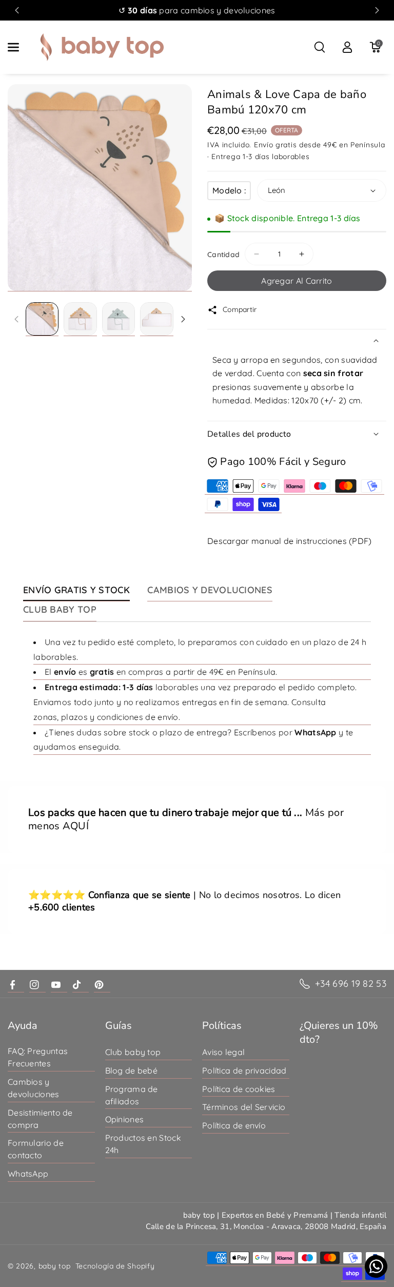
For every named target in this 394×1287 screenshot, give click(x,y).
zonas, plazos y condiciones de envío (106, 717)
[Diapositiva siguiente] (377, 10)
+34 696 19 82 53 (350, 983)
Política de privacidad (244, 1070)
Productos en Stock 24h (143, 1144)
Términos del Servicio (243, 1107)
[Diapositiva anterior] (17, 10)
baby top (54, 1266)
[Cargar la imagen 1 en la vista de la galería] (42, 318)
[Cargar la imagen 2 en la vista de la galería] (80, 318)
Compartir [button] (240, 309)
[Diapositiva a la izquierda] (16, 319)
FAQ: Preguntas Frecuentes (38, 1057)
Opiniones (124, 1119)
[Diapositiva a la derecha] (183, 319)
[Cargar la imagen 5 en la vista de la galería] (156, 318)
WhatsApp (28, 1173)
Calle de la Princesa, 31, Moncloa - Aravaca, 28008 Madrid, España (266, 1226)
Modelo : (229, 190)
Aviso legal (223, 1052)
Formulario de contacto (36, 1149)
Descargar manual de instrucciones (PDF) (289, 541)
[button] (19, 47)
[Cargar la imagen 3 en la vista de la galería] (118, 318)
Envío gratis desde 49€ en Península (319, 144)
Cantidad (223, 254)
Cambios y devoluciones (34, 1088)
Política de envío (234, 1125)
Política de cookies (238, 1089)
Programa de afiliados (131, 1095)
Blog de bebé (131, 1070)
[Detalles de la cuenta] (347, 47)
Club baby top (133, 1052)
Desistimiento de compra (40, 1118)
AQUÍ (76, 826)
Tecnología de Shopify (115, 1266)
